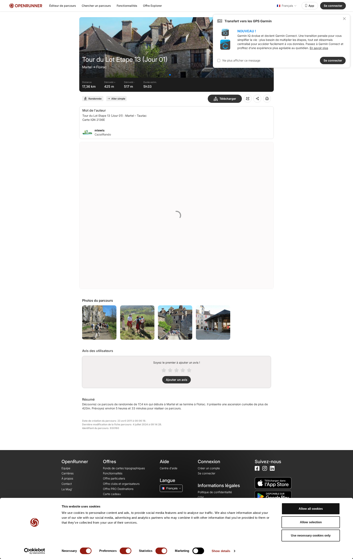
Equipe (65, 468)
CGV (201, 497)
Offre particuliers (114, 478)
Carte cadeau (112, 494)
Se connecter (333, 5)
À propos (67, 478)
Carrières (67, 473)
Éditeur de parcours (62, 5)
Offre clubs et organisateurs (121, 483)
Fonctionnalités (127, 5)
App (311, 5)
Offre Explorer (152, 5)
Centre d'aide (168, 468)
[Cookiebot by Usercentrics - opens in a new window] (35, 551)
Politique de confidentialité (215, 492)
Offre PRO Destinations (118, 489)
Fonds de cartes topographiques (124, 468)
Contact (66, 483)
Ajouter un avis (176, 379)
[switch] (125, 551)
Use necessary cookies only (311, 535)
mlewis (100, 130)
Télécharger (227, 98)
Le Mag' (66, 489)
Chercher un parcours (96, 5)
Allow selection (311, 522)
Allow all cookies (311, 508)
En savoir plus (319, 48)
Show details (221, 551)
